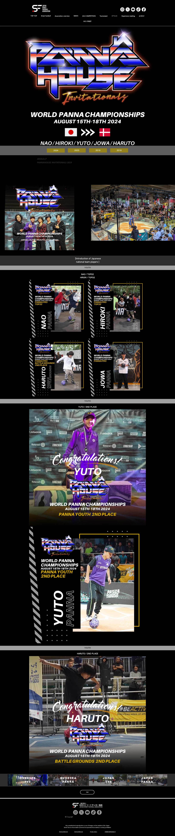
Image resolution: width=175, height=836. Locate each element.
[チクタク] (93, 812)
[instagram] (122, 9)
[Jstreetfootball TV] (87, 812)
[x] (128, 9)
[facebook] (144, 9)
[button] (62, 16)
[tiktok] (138, 9)
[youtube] (133, 9)
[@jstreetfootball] (75, 812)
